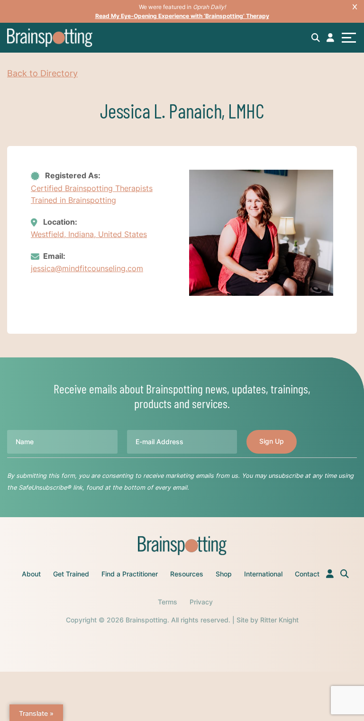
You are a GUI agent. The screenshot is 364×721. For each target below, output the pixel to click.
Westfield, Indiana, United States (89, 234)
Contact (307, 574)
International (263, 574)
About (31, 574)
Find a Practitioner (129, 574)
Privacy (201, 602)
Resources (186, 574)
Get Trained (71, 574)
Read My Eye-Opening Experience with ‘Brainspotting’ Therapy (182, 15)
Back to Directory (42, 73)
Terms (167, 602)
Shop (224, 574)
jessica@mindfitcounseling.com (87, 268)
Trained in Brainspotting (73, 200)
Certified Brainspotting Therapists (92, 188)
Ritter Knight (279, 620)
